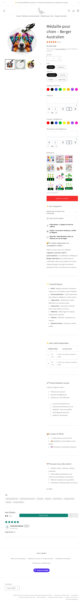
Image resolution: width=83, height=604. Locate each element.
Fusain (51, 79)
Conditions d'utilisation (63, 558)
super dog (61, 79)
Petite (51, 67)
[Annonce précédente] (4, 3)
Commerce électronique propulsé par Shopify (40, 595)
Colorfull (52, 75)
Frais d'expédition (60, 49)
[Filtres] (71, 515)
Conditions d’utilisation (71, 597)
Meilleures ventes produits (31, 16)
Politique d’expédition (72, 599)
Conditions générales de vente (27, 597)
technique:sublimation (18, 502)
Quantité (49, 54)
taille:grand (8, 502)
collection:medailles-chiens (12, 498)
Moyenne (61, 67)
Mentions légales (41, 597)
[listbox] (62, 105)
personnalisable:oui (57, 498)
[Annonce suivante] (79, 3)
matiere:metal (40, 498)
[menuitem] (10, 64)
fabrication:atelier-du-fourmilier (27, 498)
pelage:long (48, 498)
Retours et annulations (18, 558)
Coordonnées (74, 595)
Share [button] (50, 489)
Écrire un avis (43, 515)
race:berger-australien (69, 498)
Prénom (50, 95)
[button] (4, 11)
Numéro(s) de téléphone (57, 129)
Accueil (18, 16)
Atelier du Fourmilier (22, 595)
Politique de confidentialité (41, 563)
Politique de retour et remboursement (40, 558)
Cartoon (63, 75)
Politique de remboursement (55, 597)
